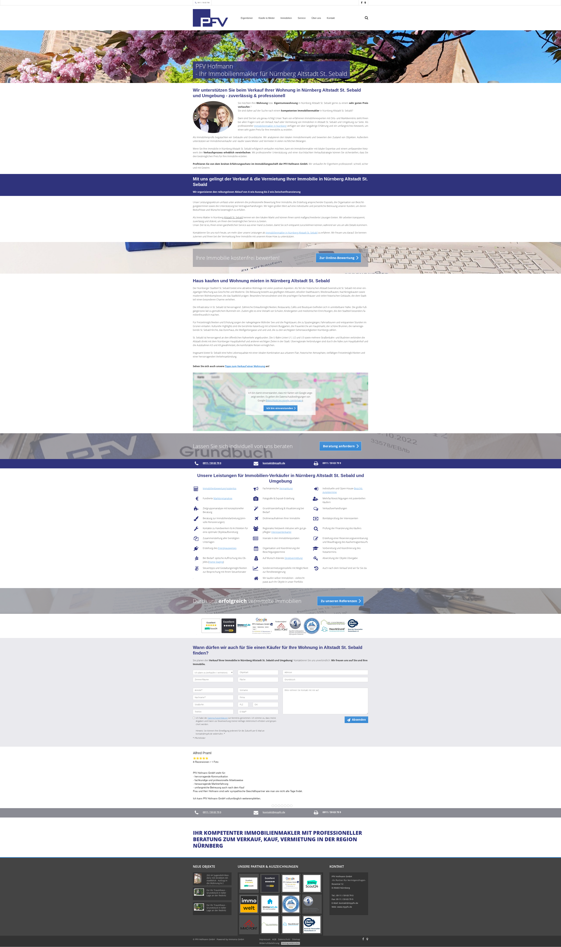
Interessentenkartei (281, 532)
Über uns (316, 18)
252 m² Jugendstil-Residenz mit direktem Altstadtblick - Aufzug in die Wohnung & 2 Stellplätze (218, 880)
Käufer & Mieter (267, 18)
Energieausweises (227, 548)
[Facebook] (361, 2)
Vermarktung (286, 488)
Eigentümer (247, 18)
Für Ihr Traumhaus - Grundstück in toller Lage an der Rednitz (216, 893)
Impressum (264, 939)
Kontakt (331, 18)
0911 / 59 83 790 (203, 2)
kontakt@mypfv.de (348, 903)
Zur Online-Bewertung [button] (337, 258)
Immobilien (286, 18)
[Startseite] (213, 18)
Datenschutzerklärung (218, 718)
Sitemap (296, 939)
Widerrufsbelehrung (269, 943)
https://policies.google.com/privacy (284, 400)
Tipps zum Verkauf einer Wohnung (245, 366)
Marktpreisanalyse (222, 498)
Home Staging (216, 561)
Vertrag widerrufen (290, 943)
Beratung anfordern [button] (339, 446)
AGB (274, 939)
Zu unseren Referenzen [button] (339, 601)
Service (302, 18)
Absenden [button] (359, 720)
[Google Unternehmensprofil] (365, 2)
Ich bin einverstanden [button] (279, 408)
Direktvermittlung (294, 558)
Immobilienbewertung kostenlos (219, 488)
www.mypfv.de (344, 906)
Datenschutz (284, 939)
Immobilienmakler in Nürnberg (270, 125)
